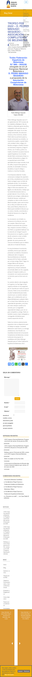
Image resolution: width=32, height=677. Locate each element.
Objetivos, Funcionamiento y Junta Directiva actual (6, 584)
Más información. (9, 674)
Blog (4, 567)
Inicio (24, 9)
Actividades (6, 608)
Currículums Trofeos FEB (26, 30)
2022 (9, 47)
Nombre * (7, 403)
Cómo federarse (6, 598)
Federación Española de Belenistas (26, 14)
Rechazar (26, 671)
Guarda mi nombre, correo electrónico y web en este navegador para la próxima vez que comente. (8, 422)
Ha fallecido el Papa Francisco (13, 482)
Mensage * (7, 377)
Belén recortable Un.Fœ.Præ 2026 (13, 458)
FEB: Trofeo (26, 25)
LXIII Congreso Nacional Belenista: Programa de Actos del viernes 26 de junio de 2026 (16, 440)
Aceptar (20, 671)
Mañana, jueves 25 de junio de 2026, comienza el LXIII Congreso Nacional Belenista (16, 453)
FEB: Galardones (26, 21)
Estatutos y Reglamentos (6, 592)
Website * (7, 411)
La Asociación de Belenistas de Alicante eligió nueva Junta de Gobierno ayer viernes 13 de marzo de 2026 (16, 465)
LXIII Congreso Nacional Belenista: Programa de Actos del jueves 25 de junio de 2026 (16, 446)
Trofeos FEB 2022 (16, 50)
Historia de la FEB (6, 576)
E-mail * (6, 407)
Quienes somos (6, 571)
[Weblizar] (11, 3)
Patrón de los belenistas (6, 603)
